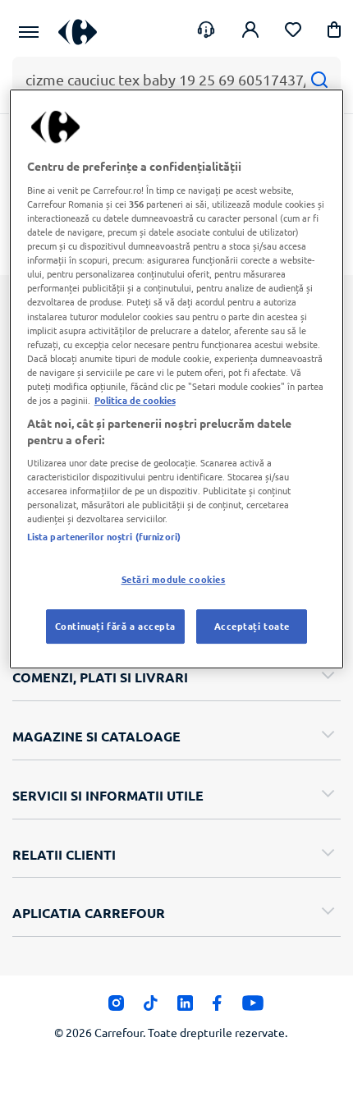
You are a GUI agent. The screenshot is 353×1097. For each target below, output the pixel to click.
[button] (334, 32)
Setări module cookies (173, 579)
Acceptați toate (252, 626)
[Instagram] (116, 1007)
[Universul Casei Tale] (77, 32)
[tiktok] (151, 1007)
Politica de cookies (135, 399)
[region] (177, 379)
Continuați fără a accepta (115, 626)
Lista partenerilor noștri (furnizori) (104, 537)
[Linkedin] (185, 1007)
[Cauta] (319, 79)
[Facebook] (217, 1007)
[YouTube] (253, 1007)
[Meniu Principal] (28, 32)
